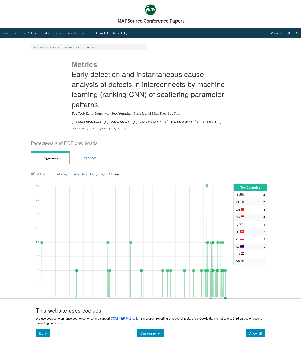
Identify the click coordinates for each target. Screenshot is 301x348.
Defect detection (120, 121)
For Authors (30, 33)
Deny (44, 333)
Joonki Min (150, 113)
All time (114, 174)
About (72, 33)
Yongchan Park (129, 113)
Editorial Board (53, 33)
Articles (7, 33)
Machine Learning (181, 121)
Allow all (257, 333)
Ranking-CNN (209, 121)
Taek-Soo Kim (170, 113)
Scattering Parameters (88, 121)
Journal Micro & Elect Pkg (111, 33)
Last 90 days (97, 174)
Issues (85, 33)
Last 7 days (61, 174)
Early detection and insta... (65, 47)
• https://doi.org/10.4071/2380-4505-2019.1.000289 (99, 128)
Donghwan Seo (106, 113)
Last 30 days (79, 174)
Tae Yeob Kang (82, 113)
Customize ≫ (152, 333)
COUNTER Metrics (123, 318)
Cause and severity (151, 121)
